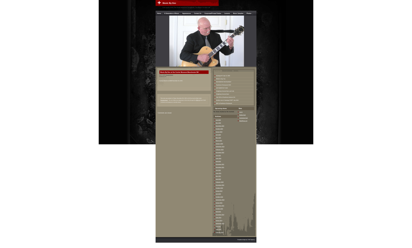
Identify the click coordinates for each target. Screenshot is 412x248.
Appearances (186, 13)
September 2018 (220, 199)
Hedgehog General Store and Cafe (225, 91)
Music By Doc (169, 3)
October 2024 (219, 128)
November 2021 (220, 167)
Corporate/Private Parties (212, 13)
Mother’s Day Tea (220, 78)
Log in (240, 112)
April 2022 (218, 161)
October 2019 (219, 188)
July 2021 (218, 170)
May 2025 (218, 123)
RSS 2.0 (198, 100)
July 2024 (218, 134)
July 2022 (218, 155)
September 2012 (220, 223)
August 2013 (219, 220)
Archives (236, 70)
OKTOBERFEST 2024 (222, 88)
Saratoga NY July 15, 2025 (223, 75)
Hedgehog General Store (222, 94)
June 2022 (218, 158)
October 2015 (219, 208)
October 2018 (219, 197)
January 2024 (219, 143)
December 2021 (220, 164)
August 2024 (219, 131)
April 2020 (218, 179)
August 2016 (219, 202)
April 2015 (218, 211)
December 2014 (220, 214)
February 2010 (219, 232)
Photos (249, 13)
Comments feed (243, 118)
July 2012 (218, 226)
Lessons (227, 13)
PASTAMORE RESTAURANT (223, 81)
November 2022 (220, 152)
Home (159, 13)
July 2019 (218, 194)
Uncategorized (169, 75)
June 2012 (218, 229)
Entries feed (242, 115)
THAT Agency (251, 239)
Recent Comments (227, 70)
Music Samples (238, 13)
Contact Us (197, 13)
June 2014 (218, 217)
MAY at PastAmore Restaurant (224, 103)
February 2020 (219, 182)
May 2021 (218, 176)
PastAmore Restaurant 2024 (223, 85)
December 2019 (220, 185)
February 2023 (219, 149)
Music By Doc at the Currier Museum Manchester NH (179, 72)
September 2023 (220, 146)
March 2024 (219, 140)
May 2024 (218, 137)
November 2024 (220, 126)
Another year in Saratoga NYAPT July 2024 (227, 100)
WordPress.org (243, 121)
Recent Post (217, 70)
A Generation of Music (171, 13)
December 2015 (220, 205)
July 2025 (218, 120)
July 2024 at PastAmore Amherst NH (225, 97)
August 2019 (219, 191)
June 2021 (218, 173)
